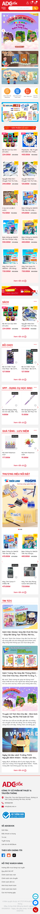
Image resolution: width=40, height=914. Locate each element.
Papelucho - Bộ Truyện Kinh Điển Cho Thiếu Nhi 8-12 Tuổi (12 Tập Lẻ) (30, 151)
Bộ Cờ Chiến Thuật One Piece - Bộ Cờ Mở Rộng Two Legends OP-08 (29, 368)
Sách (5, 302)
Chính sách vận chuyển (10, 878)
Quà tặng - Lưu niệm (15, 431)
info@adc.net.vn (10, 806)
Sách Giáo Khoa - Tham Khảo (17, 96)
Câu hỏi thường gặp (9, 893)
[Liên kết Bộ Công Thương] (14, 815)
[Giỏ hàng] (35, 3)
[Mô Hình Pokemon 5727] (10, 443)
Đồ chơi (7, 345)
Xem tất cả (19, 281)
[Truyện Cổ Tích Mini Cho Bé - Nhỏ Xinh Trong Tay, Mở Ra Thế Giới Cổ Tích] (20, 699)
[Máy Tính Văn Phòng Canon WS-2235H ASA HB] (29, 572)
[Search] (35, 8)
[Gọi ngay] (35, 909)
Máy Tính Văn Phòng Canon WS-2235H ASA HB (29, 583)
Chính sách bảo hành (9, 889)
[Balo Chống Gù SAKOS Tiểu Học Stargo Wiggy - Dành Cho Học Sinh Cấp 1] (30, 227)
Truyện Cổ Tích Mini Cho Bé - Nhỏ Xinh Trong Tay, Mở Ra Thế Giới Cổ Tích (19, 715)
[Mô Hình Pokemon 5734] (29, 443)
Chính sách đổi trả (8, 882)
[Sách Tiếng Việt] (28, 91)
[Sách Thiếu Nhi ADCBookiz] (7, 91)
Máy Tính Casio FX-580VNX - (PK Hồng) (9, 267)
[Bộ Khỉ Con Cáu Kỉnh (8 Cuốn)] (10, 140)
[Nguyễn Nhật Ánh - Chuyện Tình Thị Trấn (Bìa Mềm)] (30, 169)
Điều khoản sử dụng (9, 834)
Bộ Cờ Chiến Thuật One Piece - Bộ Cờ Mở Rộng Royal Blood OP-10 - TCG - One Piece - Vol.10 (10, 368)
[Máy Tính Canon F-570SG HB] (10, 572)
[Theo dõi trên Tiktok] (14, 855)
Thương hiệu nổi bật (16, 474)
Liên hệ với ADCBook (9, 844)
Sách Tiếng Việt (28, 96)
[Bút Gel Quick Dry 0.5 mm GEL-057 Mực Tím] (29, 400)
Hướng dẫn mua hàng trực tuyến (13, 868)
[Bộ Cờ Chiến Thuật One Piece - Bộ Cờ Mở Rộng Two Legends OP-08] (29, 357)
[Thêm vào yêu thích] (16, 145)
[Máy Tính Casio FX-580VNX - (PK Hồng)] (10, 256)
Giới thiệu (5, 830)
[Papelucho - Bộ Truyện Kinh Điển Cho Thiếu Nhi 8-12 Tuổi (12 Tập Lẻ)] (30, 140)
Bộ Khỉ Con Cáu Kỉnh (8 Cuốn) (9, 151)
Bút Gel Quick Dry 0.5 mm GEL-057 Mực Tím (29, 411)
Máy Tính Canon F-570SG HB (9, 583)
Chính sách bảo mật (9, 875)
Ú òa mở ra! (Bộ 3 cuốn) (8, 209)
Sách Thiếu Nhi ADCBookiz (7, 96)
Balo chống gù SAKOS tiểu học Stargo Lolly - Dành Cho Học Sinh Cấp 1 (10, 238)
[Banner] (20, 59)
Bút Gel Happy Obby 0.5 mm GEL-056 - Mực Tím (10, 411)
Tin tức (7, 600)
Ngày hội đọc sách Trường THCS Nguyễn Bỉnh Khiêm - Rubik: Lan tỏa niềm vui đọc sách (19, 756)
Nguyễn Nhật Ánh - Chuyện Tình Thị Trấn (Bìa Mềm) (29, 180)
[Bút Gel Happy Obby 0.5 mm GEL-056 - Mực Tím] (10, 400)
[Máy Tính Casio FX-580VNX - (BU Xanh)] (30, 256)
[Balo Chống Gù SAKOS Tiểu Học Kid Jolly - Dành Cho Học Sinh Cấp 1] (30, 198)
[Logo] (20, 784)
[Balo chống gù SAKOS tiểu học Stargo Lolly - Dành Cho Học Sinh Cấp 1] (10, 227)
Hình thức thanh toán (9, 885)
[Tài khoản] (27, 3)
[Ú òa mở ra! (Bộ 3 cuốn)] (10, 198)
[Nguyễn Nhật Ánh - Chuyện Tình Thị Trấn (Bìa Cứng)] (10, 169)
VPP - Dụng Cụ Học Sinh (17, 388)
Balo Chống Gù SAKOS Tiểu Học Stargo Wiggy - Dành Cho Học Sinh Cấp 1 (30, 238)
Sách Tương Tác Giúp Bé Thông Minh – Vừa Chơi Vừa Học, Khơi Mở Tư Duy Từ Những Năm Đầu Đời (19, 674)
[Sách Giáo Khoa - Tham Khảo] (17, 91)
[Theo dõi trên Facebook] (3, 855)
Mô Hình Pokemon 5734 (28, 454)
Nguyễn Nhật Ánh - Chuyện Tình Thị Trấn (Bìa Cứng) (9, 180)
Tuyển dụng (6, 841)
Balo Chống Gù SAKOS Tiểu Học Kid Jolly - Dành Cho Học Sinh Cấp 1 (29, 209)
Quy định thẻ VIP (7, 871)
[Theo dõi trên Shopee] (9, 855)
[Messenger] (35, 903)
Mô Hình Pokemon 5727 (8, 454)
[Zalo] (35, 896)
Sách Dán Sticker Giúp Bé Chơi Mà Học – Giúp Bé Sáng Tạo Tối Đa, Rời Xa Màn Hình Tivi (20, 633)
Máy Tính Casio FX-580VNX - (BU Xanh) (29, 267)
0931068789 (9, 803)
